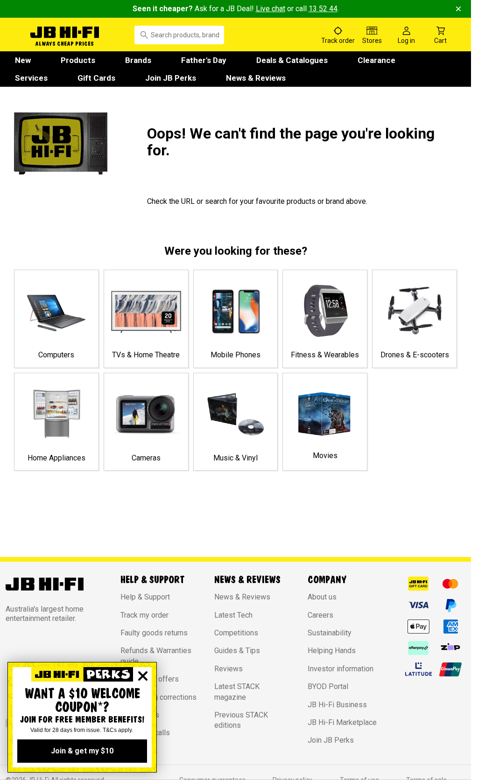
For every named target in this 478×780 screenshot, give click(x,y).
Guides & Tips (237, 650)
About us (322, 596)
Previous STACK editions (241, 720)
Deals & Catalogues (292, 60)
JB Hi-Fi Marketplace (342, 722)
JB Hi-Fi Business (337, 704)
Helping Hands (332, 650)
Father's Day (203, 60)
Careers (320, 615)
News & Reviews (256, 78)
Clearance (376, 60)
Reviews (228, 668)
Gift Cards (96, 78)
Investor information (340, 668)
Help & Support (145, 596)
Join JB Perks (170, 78)
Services (31, 78)
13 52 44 (323, 8)
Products (78, 60)
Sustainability (329, 632)
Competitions (236, 632)
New (23, 60)
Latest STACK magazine (237, 691)
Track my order (144, 615)
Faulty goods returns (154, 632)
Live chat (270, 8)
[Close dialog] (143, 676)
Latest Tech (233, 615)
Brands (138, 60)
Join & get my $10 (82, 750)
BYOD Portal (328, 686)
